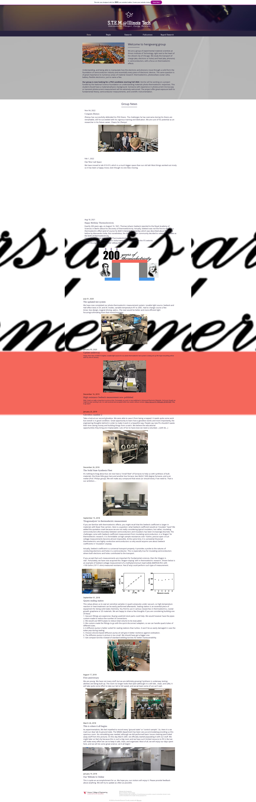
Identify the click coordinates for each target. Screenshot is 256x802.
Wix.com (139, 800)
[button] (124, 329)
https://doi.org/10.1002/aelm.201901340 (158, 402)
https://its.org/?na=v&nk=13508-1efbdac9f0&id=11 (106, 243)
